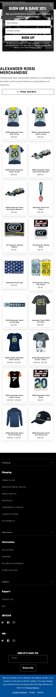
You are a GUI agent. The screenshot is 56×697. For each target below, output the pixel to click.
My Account (8, 550)
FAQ (3, 606)
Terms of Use (8, 480)
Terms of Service (40, 45)
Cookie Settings (10, 514)
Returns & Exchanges (12, 563)
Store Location (9, 570)
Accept (32, 692)
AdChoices (7, 500)
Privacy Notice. (32, 688)
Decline (40, 692)
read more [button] (4, 85)
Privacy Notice (9, 493)
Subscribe (28, 668)
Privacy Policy (36, 47)
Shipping (6, 556)
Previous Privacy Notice (14, 487)
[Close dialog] (51, 5)
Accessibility (8, 521)
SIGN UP (28, 38)
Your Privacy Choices (12, 507)
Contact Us (7, 599)
